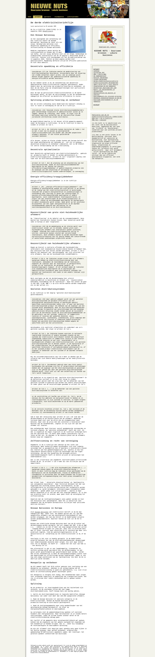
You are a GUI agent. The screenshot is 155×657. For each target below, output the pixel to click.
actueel (38, 17)
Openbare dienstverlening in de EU (107, 98)
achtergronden (72, 17)
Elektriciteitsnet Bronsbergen (105, 83)
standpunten (59, 17)
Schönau (78, 142)
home (29, 17)
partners (47, 17)
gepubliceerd (48, 31)
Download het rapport (107, 47)
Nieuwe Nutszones (41, 512)
